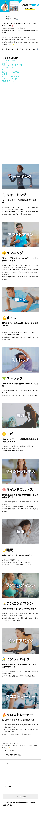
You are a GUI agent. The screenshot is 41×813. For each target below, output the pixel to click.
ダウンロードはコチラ (8, 750)
